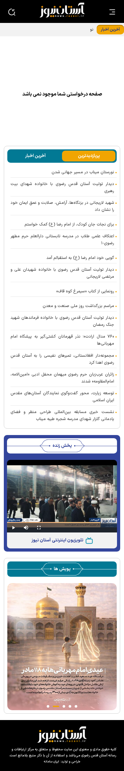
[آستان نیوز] (62, 10)
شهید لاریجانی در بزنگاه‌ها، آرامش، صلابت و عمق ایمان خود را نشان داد (62, 206)
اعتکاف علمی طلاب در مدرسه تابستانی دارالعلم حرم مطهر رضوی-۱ (62, 239)
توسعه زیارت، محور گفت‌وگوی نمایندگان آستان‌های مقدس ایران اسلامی (62, 396)
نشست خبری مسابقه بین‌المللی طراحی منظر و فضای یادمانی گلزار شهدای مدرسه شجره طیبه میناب (62, 415)
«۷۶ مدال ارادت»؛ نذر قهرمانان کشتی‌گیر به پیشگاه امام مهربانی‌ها (62, 340)
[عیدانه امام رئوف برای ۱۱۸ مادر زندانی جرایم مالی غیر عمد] (62, 646)
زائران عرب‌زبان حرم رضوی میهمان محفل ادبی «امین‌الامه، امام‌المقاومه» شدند (62, 378)
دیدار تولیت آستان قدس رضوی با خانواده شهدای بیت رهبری (62, 187)
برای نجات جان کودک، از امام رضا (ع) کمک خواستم (69, 224)
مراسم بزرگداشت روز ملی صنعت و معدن (78, 306)
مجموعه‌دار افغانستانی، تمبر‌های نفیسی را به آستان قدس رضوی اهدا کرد (62, 359)
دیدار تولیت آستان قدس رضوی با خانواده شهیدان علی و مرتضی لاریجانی (62, 273)
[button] (76, 706)
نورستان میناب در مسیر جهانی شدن (83, 172)
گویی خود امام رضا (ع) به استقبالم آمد (80, 258)
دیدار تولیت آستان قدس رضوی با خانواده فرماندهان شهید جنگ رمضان (62, 321)
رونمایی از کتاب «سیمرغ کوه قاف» (85, 291)
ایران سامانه (51, 761)
